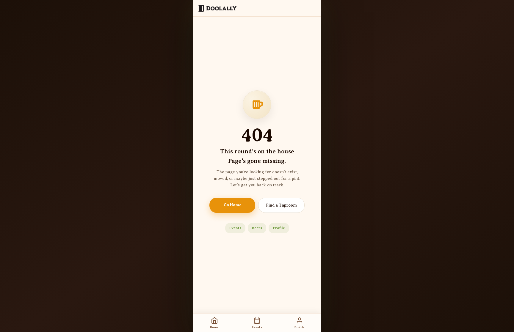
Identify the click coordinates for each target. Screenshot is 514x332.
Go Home (232, 205)
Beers (257, 228)
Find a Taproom (281, 205)
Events (235, 228)
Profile (279, 228)
